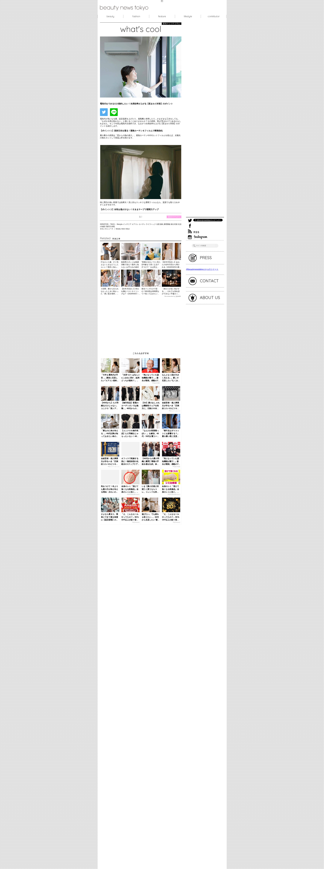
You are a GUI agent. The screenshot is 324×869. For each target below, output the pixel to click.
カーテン (142, 224)
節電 (113, 226)
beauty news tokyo (123, 229)
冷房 (158, 224)
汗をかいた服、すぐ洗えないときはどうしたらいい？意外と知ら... (109, 264)
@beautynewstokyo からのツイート (202, 269)
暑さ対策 (174, 224)
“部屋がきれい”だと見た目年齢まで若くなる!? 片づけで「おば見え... (150, 264)
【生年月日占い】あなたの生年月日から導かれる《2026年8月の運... (171, 264)
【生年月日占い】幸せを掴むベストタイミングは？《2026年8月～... (130, 291)
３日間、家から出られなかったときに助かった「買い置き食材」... (109, 291)
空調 (107, 226)
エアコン (135, 224)
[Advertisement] (140, 322)
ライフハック (151, 224)
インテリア (127, 224)
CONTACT (209, 280)
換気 (162, 224)
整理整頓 (167, 224)
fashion (136, 16)
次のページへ (174, 217)
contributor (214, 16)
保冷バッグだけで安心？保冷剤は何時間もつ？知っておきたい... (150, 291)
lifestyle (188, 16)
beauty (110, 16)
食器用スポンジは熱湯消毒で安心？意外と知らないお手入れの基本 (130, 264)
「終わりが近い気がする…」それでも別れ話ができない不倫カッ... (171, 291)
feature (162, 16)
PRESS (206, 257)
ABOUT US (210, 297)
